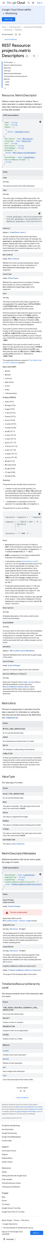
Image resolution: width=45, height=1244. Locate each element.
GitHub (4, 1172)
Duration (14, 929)
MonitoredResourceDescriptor (16, 687)
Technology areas (15, 27)
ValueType (26, 141)
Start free (8, 19)
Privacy (16, 1220)
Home (4, 27)
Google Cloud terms (10, 1224)
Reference (18, 30)
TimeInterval (12, 718)
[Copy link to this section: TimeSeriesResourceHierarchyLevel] (10, 988)
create (6, 1051)
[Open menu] (3, 3)
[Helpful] (16, 34)
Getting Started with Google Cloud (14, 1176)
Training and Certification (11, 1187)
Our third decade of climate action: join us (18, 1228)
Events (4, 1201)
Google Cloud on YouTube (11, 1208)
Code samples (7, 1179)
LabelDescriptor (22, 132)
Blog (3, 1197)
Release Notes (7, 1158)
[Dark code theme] (40, 122)
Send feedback (11, 39)
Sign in (39, 3)
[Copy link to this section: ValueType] (17, 776)
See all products (8, 1129)
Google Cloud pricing (9, 1133)
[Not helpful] (19, 34)
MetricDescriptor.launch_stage (17, 921)
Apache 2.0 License (36, 1109)
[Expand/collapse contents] (14, 62)
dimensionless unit (28, 561)
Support (5, 1154)
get (4, 1067)
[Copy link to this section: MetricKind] (18, 703)
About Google (7, 1220)
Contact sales (7, 1141)
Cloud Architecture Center (11, 1183)
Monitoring (11, 13)
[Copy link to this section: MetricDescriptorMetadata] (38, 853)
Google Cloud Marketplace (11, 1137)
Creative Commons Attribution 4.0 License (28, 1107)
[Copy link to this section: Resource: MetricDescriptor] (39, 95)
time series (28, 682)
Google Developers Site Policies (25, 1111)
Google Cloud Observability (16, 9)
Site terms (25, 1220)
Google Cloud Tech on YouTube (13, 1212)
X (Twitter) (6, 1204)
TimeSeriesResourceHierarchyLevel (26, 884)
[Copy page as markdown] (34, 56)
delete (6, 1059)
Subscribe (37, 1233)
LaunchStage (29, 157)
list (4, 1075)
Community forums (9, 1151)
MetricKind (27, 139)
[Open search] (28, 2)
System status (7, 1162)
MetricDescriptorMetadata (24, 153)
